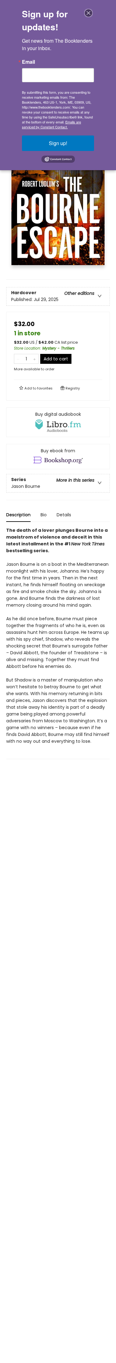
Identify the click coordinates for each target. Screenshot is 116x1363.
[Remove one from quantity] (18, 358)
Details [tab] (64, 515)
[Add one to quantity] (34, 358)
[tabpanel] (58, 643)
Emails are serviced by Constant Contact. (51, 124)
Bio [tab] (44, 515)
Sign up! (58, 143)
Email (28, 61)
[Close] (88, 13)
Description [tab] (18, 515)
